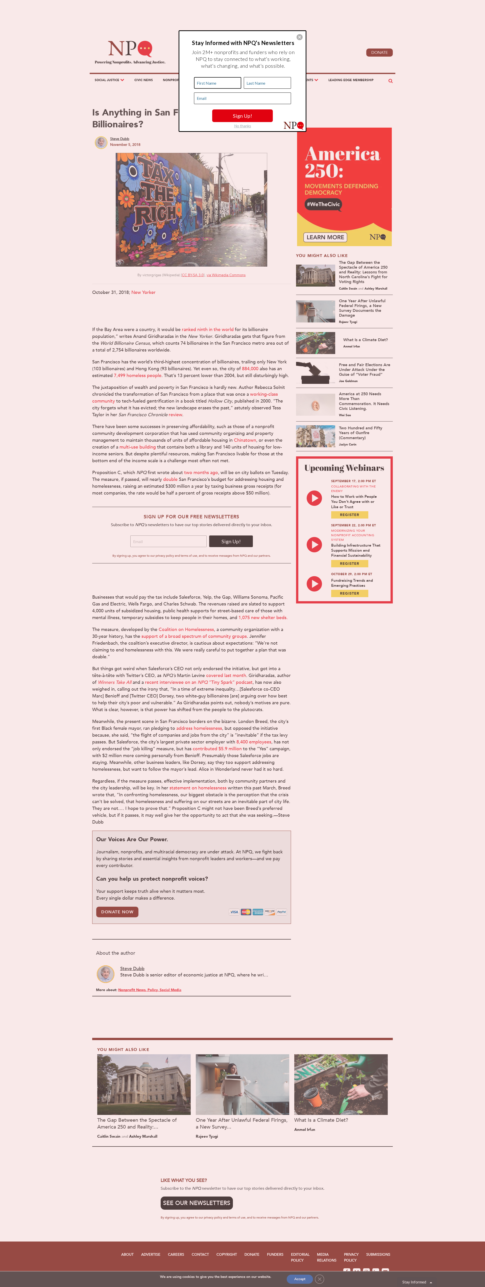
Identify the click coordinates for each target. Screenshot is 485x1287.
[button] (300, 37)
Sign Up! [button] (242, 116)
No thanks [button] (242, 126)
